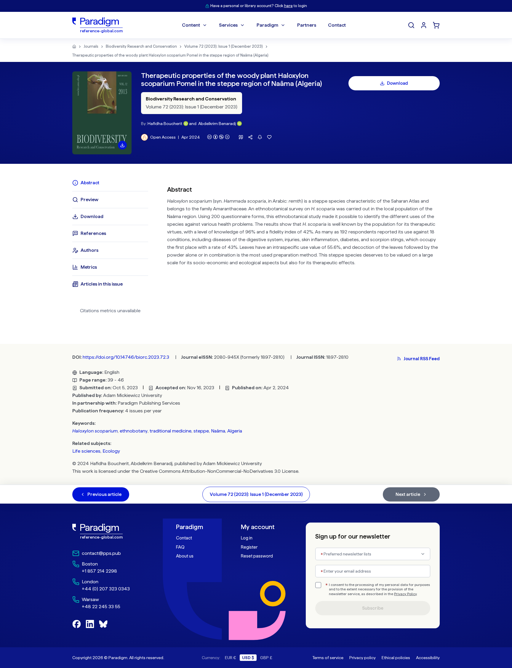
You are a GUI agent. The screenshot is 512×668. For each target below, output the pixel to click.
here (288, 6)
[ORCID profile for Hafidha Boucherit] (185, 123)
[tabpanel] (303, 249)
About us (184, 556)
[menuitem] (423, 25)
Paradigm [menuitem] (267, 25)
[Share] (250, 137)
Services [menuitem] (228, 25)
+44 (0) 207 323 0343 (106, 589)
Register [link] (249, 547)
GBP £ (266, 657)
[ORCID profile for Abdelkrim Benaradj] (239, 123)
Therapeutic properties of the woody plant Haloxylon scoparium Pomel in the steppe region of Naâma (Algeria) (170, 55)
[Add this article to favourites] (269, 137)
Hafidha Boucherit (165, 123)
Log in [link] (246, 538)
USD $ (248, 657)
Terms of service (327, 657)
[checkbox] (318, 585)
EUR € (230, 657)
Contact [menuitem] (337, 25)
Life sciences (86, 451)
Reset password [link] (257, 556)
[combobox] (372, 554)
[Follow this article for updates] (260, 137)
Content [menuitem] (191, 25)
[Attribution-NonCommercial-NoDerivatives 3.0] (218, 137)
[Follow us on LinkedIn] (90, 624)
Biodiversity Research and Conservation (141, 46)
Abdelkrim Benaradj (217, 123)
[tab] (110, 183)
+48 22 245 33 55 (101, 606)
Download (397, 83)
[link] (111, 531)
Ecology (111, 451)
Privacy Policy (405, 594)
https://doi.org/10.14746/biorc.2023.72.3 (126, 357)
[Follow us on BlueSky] (103, 624)
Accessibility (428, 657)
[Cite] (241, 137)
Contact (184, 538)
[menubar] (264, 25)
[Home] (74, 46)
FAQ (180, 547)
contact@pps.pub (101, 553)
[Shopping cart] (436, 25)
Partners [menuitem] (306, 25)
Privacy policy (362, 657)
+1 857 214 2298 (99, 571)
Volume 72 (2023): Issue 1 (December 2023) (223, 46)
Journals (91, 46)
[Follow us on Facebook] (76, 624)
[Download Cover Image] (122, 145)
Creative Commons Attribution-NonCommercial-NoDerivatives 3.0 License (219, 471)
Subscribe (372, 608)
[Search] (411, 25)
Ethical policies (396, 657)
